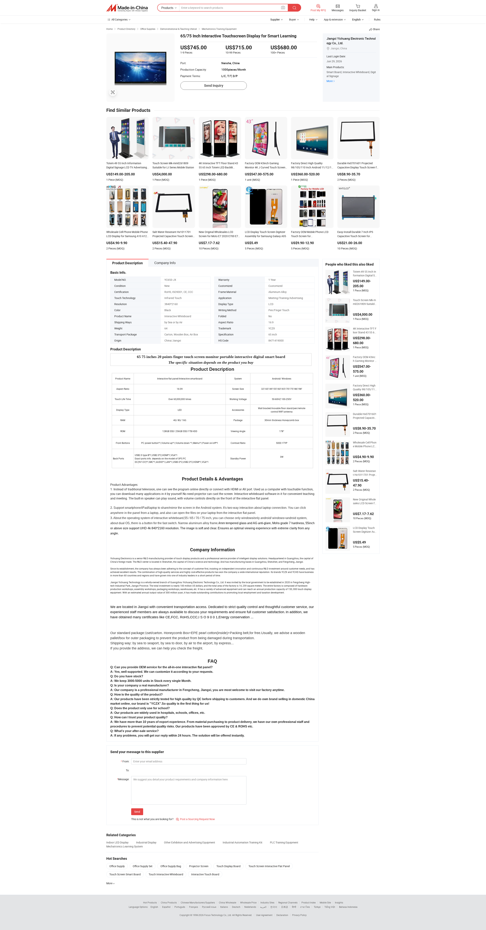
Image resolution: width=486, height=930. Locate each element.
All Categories (119, 19)
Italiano (224, 906)
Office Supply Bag (170, 866)
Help (312, 19)
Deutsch (236, 906)
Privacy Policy (299, 915)
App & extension (333, 19)
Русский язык (209, 906)
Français (193, 906)
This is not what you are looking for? (152, 819)
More (330, 81)
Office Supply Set (142, 866)
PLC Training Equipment (284, 842)
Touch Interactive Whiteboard (166, 874)
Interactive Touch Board (205, 874)
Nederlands (250, 906)
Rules (377, 19)
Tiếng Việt (329, 906)
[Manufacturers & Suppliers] (127, 8)
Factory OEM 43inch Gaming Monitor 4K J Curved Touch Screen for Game (364, 359)
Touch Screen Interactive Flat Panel (269, 866)
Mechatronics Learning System (124, 846)
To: (127, 770)
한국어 (273, 906)
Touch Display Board (228, 866)
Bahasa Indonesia (348, 906)
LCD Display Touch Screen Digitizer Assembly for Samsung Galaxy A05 (364, 530)
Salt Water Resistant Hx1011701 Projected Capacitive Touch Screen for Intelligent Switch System (365, 473)
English (154, 906)
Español (166, 906)
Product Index (308, 902)
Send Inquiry (213, 86)
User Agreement (264, 915)
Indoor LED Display (117, 842)
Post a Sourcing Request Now (195, 819)
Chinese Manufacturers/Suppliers (198, 902)
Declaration (282, 915)
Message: (123, 779)
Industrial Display (146, 842)
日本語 (284, 906)
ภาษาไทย (305, 906)
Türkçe (317, 906)
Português (179, 906)
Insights (339, 902)
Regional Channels (287, 902)
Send (137, 811)
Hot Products (150, 902)
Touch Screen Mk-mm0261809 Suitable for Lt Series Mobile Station (364, 302)
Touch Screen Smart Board (125, 874)
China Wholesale (227, 902)
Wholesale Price (248, 902)
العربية (263, 906)
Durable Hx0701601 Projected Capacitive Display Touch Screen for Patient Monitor (365, 416)
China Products (169, 902)
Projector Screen (198, 866)
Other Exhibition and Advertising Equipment (189, 842)
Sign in (376, 10)
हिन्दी (294, 906)
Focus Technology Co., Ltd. (218, 915)
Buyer (292, 19)
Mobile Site (325, 902)
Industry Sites (267, 902)
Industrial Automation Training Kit (242, 842)
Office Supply (117, 866)
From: (125, 761)
